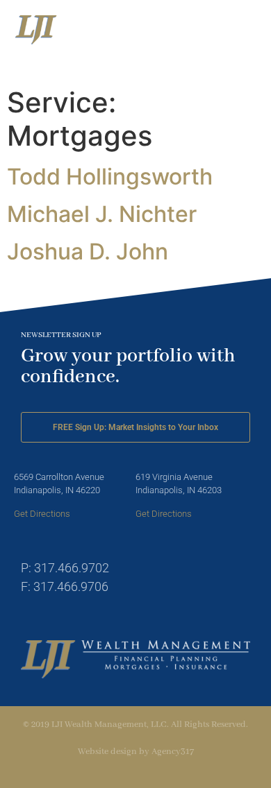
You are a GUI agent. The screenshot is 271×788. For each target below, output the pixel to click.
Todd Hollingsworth (110, 176)
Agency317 (172, 751)
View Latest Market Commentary (141, 58)
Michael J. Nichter (102, 214)
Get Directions (42, 513)
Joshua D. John (87, 251)
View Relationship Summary (144, 72)
